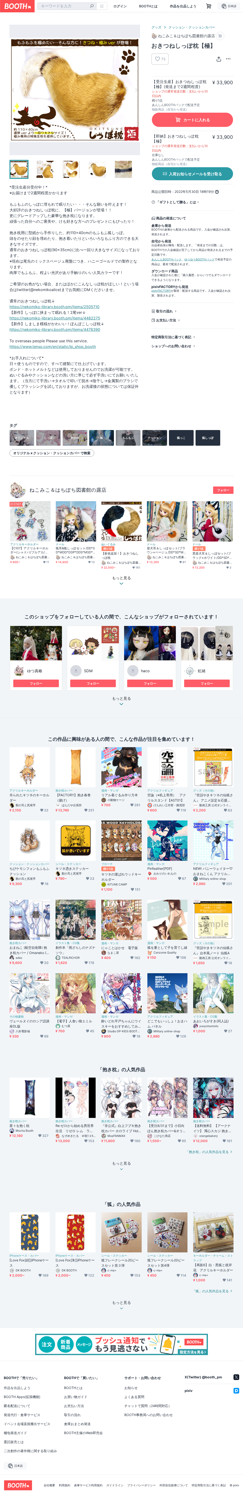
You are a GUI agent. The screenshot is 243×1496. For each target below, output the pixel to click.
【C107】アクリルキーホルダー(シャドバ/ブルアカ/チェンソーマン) (29, 550)
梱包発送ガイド (15, 1433)
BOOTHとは (148, 6)
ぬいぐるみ (108, 544)
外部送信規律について (173, 1485)
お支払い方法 (166, 320)
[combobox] (67, 6)
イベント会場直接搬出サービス (27, 1424)
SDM (88, 670)
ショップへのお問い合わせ (171, 346)
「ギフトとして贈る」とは (176, 202)
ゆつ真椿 (34, 670)
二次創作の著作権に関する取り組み (30, 1451)
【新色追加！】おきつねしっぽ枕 (120, 555)
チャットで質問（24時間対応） (148, 1406)
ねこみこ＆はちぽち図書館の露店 (67, 490)
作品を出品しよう (183, 6)
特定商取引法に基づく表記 (171, 337)
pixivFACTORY (161, 290)
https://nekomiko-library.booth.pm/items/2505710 (54, 306)
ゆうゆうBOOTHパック (199, 259)
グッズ (156, 27)
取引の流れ (164, 311)
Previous (13, 90)
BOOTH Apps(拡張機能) (22, 1397)
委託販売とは (14, 1442)
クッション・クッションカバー (191, 27)
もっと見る (121, 698)
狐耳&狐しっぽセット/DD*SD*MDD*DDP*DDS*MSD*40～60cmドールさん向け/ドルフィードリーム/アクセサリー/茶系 (75, 550)
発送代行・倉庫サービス (22, 1415)
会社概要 (49, 1485)
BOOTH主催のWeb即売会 (83, 1433)
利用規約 (64, 1485)
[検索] (92, 6)
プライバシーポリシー (141, 1485)
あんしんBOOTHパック (166, 259)
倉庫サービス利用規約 (88, 1485)
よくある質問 (134, 1397)
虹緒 (202, 670)
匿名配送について (17, 1406)
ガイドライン (114, 1485)
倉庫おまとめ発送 (77, 1424)
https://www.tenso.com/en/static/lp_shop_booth (52, 346)
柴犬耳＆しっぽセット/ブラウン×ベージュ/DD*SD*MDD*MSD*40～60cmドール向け (167, 550)
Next (136, 90)
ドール (60, 544)
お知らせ (131, 1388)
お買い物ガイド (75, 1397)
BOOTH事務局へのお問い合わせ (148, 1415)
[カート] (220, 36)
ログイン (120, 6)
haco (145, 670)
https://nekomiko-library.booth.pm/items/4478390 (54, 329)
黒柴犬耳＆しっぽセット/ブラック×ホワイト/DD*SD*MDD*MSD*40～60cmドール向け (212, 555)
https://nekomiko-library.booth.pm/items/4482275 (54, 318)
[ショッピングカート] (209, 6)
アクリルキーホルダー (24, 544)
